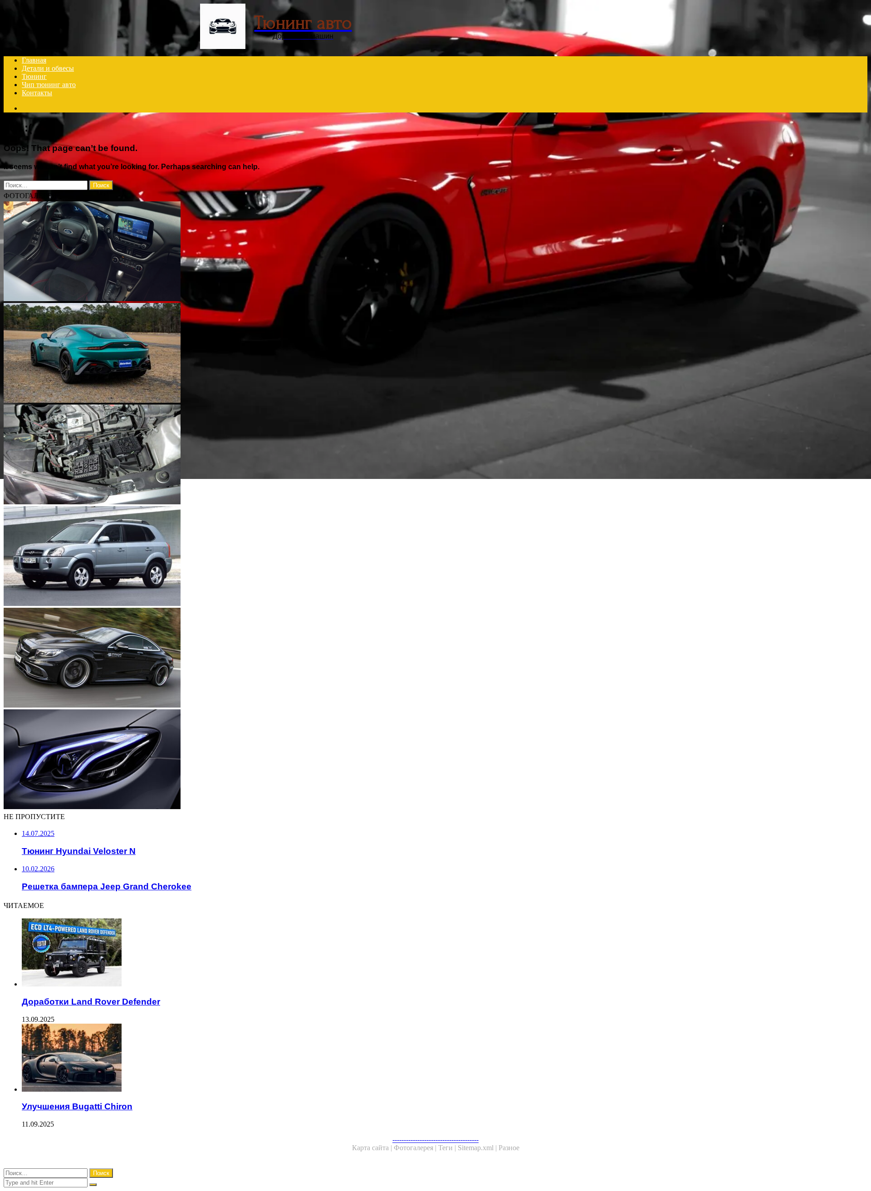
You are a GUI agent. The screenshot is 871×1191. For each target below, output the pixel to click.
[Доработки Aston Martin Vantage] (276, 354)
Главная (34, 60)
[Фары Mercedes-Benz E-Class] (276, 760)
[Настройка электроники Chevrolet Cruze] (276, 455)
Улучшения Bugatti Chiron (77, 1106)
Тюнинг (34, 76)
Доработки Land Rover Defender (91, 1001)
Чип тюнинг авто (49, 84)
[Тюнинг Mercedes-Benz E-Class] (276, 658)
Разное (509, 1148)
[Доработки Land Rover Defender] (285, 953)
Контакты (37, 93)
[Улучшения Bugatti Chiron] (285, 1058)
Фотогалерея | (416, 1148)
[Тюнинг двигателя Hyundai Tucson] (276, 557)
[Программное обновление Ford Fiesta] (276, 252)
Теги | (448, 1148)
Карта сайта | (373, 1148)
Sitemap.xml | (478, 1148)
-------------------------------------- (435, 1139)
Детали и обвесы (48, 68)
